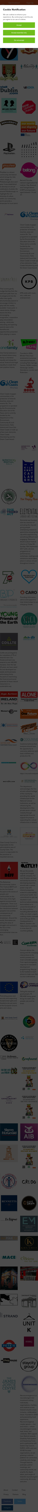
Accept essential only (19, 32)
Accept (19, 25)
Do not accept (19, 40)
